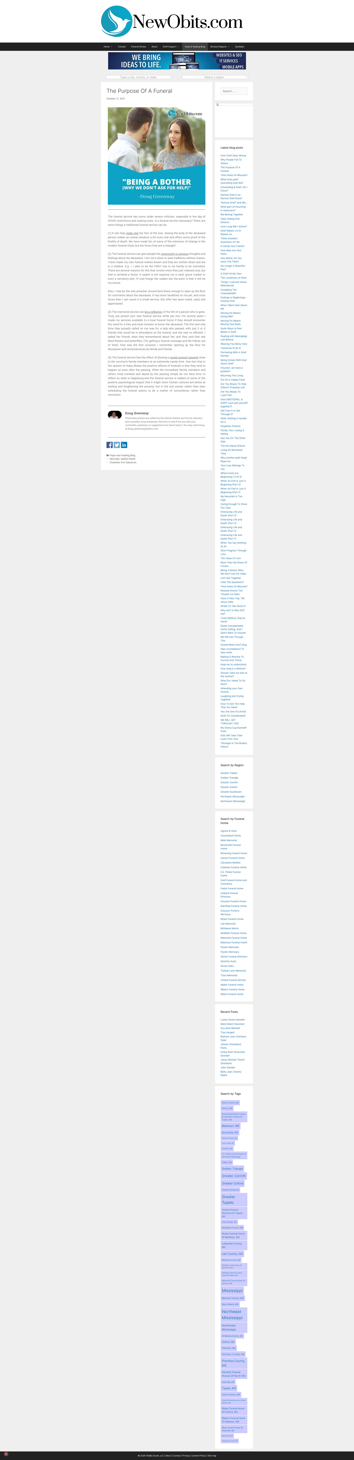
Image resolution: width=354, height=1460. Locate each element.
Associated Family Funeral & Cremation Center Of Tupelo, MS (233, 1117)
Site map (212, 1455)
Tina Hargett (228, 1032)
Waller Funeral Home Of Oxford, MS (233, 1410)
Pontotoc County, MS (233, 1354)
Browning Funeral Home (234, 853)
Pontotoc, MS (229, 1348)
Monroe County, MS (233, 1298)
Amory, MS (227, 1108)
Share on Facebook (109, 445)
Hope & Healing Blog (195, 46)
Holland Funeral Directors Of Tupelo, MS (232, 1213)
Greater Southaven (231, 791)
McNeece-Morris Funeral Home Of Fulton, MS (232, 1274)
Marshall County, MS (231, 1260)
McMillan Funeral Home (234, 933)
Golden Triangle (229, 777)
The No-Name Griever (233, 445)
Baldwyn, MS (230, 1126)
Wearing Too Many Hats (234, 344)
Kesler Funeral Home (232, 919)
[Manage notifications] (6, 1454)
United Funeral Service (233, 980)
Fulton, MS (227, 1162)
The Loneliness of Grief (233, 277)
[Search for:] (234, 91)
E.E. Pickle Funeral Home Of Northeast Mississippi (234, 1155)
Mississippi (232, 1290)
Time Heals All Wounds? (234, 175)
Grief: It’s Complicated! (233, 715)
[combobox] (139, 77)
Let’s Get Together (231, 578)
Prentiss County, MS (233, 1363)
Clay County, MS (228, 1143)
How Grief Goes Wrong (233, 155)
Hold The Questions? (232, 582)
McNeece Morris (230, 928)
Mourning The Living (232, 375)
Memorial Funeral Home (234, 937)
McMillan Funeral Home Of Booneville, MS (232, 1266)
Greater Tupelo (229, 773)
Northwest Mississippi (233, 801)
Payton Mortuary (230, 951)
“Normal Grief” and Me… (234, 202)
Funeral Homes (138, 46)
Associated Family (231, 835)
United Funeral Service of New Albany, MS (234, 1401)
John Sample (228, 1067)
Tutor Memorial (229, 975)
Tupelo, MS (229, 1388)
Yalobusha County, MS (230, 1441)
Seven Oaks (227, 966)
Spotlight (239, 46)
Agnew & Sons (229, 831)
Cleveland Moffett (230, 862)
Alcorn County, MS (230, 1103)
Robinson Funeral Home (234, 942)
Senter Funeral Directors (234, 956)
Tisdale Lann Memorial (233, 970)
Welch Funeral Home (232, 994)
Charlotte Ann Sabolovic (123, 462)
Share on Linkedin (124, 445)
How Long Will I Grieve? (234, 226)
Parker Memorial (230, 947)
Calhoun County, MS (229, 1138)
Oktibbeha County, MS (232, 1336)
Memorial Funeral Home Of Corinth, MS (233, 1281)
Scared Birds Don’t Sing (234, 644)
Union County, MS (231, 1394)
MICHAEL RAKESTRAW (122, 459)
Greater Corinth (229, 782)
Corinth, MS (227, 1148)
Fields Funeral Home (232, 888)
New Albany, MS (230, 1304)
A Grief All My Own (231, 273)
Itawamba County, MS (232, 1227)
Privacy (186, 1455)
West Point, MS (227, 1436)
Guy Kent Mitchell (230, 1028)
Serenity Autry (228, 961)
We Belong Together (232, 214)
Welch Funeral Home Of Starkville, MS (232, 1429)
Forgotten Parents (230, 426)
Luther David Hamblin (233, 1019)
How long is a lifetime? (233, 668)
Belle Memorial (229, 840)
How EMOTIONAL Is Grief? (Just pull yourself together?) (234, 403)
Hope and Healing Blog (122, 455)
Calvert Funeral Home (233, 858)
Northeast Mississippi (232, 796)
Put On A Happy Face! (233, 379)
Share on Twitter (117, 445)
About (154, 46)
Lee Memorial (228, 923)
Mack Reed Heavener (232, 1024)
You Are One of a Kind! (233, 711)
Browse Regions (219, 46)
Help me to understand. (234, 664)
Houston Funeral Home (233, 901)
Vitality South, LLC (155, 1455)
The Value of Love (231, 558)
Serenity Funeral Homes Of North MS (233, 1374)
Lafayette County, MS (232, 1245)
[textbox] (139, 77)
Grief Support (169, 46)
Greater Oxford (229, 787)
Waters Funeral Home (232, 989)
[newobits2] (177, 68)
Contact (122, 46)
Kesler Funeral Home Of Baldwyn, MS (233, 1235)
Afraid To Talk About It (233, 606)
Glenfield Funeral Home (234, 906)
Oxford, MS (228, 1341)
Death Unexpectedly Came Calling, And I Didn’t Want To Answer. (233, 629)
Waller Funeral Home (232, 984)
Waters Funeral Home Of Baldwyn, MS (233, 1420)
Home (107, 46)
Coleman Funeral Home (234, 867)
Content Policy (199, 1455)
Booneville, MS (230, 1132)
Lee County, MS (232, 1253)
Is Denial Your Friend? (233, 246)
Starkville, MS (228, 1382)
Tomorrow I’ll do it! (231, 348)
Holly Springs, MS (229, 1222)
